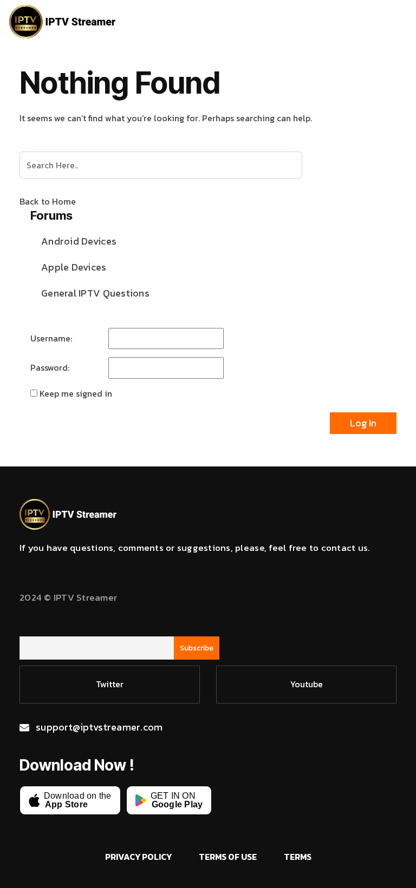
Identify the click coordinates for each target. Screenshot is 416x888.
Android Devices (78, 241)
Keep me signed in (76, 393)
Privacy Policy (138, 856)
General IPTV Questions (95, 293)
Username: (51, 338)
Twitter (109, 683)
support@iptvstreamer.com (99, 727)
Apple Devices (74, 267)
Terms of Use (228, 856)
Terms (297, 856)
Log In (363, 423)
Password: (49, 367)
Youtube (306, 683)
